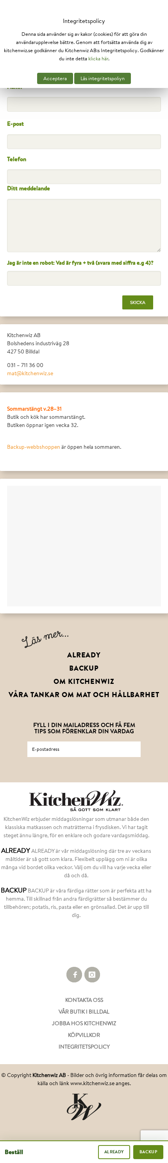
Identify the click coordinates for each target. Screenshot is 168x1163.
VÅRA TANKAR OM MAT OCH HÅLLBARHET (84, 695)
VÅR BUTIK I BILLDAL (84, 1011)
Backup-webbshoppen (33, 446)
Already (114, 1151)
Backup (148, 1151)
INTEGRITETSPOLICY (84, 1046)
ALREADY (84, 655)
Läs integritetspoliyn (102, 78)
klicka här (98, 58)
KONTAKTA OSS (84, 999)
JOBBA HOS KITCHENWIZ (84, 1023)
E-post (15, 123)
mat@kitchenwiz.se (30, 373)
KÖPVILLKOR (84, 1034)
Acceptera (55, 78)
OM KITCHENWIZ (84, 681)
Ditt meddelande (28, 188)
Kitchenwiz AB (49, 1075)
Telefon (16, 159)
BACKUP (84, 668)
